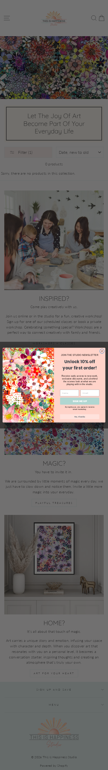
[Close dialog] (102, 351)
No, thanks (79, 416)
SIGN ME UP (80, 401)
